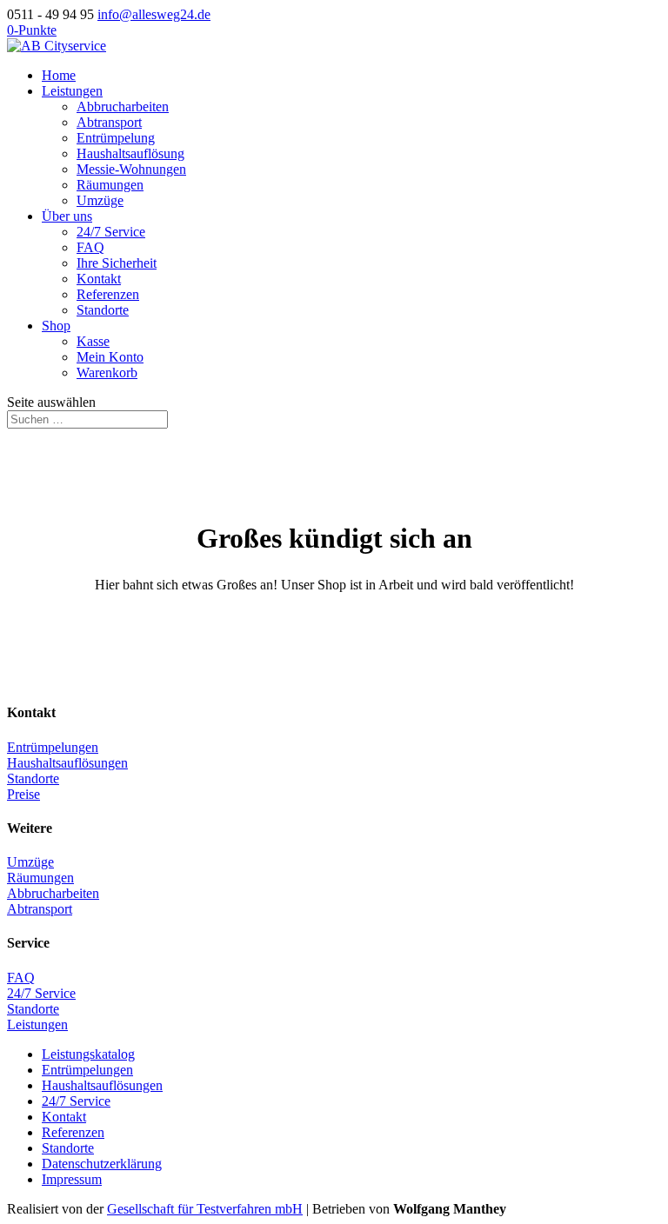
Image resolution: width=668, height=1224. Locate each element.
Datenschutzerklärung (102, 1163)
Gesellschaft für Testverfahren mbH (205, 1208)
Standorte (103, 310)
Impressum (72, 1179)
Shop (56, 325)
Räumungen (110, 184)
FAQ (90, 247)
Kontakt (99, 278)
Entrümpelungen (52, 747)
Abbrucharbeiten (123, 106)
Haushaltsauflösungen (67, 762)
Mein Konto (110, 356)
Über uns (67, 216)
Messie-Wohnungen (131, 169)
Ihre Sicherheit (117, 263)
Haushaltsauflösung (130, 153)
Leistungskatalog (88, 1054)
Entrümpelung (116, 137)
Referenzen (108, 294)
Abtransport (109, 122)
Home (59, 75)
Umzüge (100, 200)
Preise (23, 794)
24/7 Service (111, 231)
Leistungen (72, 90)
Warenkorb (107, 372)
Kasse (93, 341)
